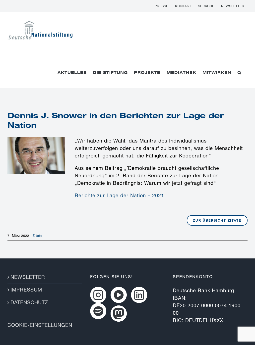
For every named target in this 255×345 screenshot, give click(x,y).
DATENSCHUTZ (29, 302)
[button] (239, 72)
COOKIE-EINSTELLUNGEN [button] (39, 325)
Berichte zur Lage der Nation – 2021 (119, 195)
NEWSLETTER (27, 277)
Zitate (37, 236)
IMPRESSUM (26, 290)
